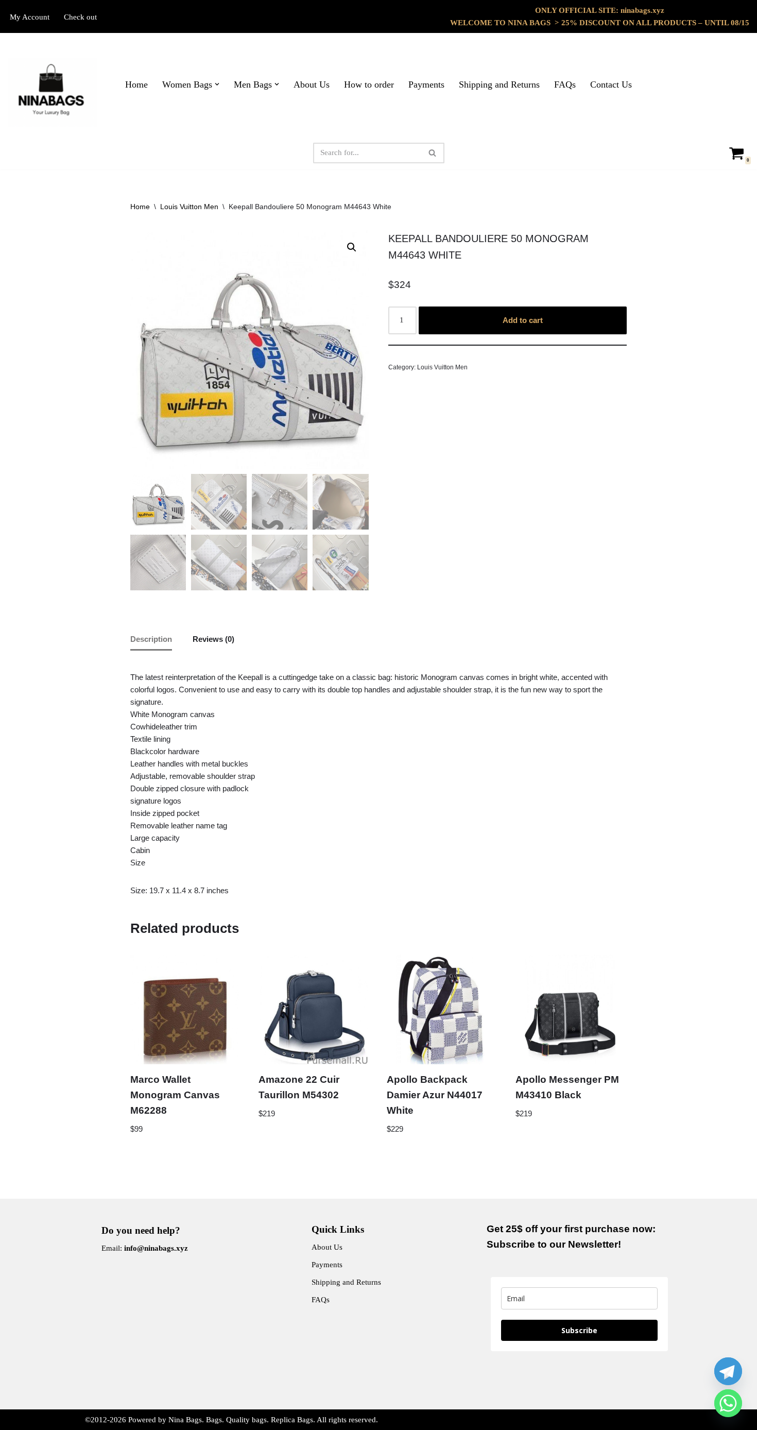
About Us (312, 84)
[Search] (432, 153)
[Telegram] (728, 1371)
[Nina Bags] (52, 92)
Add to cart (523, 320)
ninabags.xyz (642, 10)
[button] (217, 84)
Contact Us (611, 84)
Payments (426, 84)
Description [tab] (151, 639)
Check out (80, 17)
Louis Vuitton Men (189, 206)
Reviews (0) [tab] (213, 639)
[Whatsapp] (728, 1403)
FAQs (565, 84)
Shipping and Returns (499, 84)
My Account (29, 17)
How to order (369, 84)
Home (136, 84)
